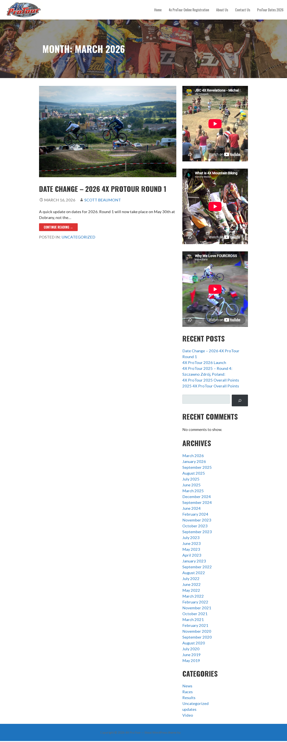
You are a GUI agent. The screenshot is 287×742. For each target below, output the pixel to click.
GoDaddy (187, 732)
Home (158, 9)
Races (187, 691)
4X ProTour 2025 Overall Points (210, 380)
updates (189, 709)
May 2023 (191, 549)
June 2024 (191, 508)
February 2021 (195, 625)
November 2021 (196, 607)
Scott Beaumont (102, 200)
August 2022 (193, 572)
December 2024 (196, 496)
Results (188, 697)
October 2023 (195, 525)
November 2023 (196, 520)
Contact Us (242, 9)
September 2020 (197, 637)
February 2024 (195, 514)
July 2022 (191, 578)
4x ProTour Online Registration (189, 9)
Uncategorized (78, 237)
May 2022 (191, 590)
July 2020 (191, 648)
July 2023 (191, 537)
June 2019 (191, 654)
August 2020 (193, 643)
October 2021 (195, 613)
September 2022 (197, 566)
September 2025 (197, 467)
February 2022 (195, 602)
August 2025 (193, 473)
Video (187, 715)
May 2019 (191, 660)
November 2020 (196, 631)
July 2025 (191, 479)
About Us (222, 9)
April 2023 (191, 555)
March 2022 (193, 596)
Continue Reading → (58, 227)
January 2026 (194, 461)
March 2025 (193, 490)
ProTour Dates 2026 (270, 9)
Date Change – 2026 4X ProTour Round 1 (102, 188)
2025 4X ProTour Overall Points (210, 385)
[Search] (240, 401)
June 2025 (191, 484)
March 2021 (193, 619)
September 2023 (197, 531)
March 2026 (193, 455)
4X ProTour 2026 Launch (204, 362)
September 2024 (197, 502)
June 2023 (191, 543)
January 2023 (194, 561)
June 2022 (191, 584)
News (187, 685)
